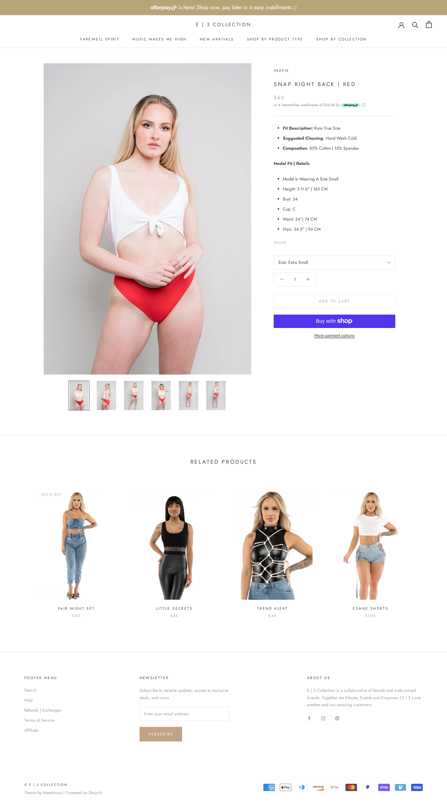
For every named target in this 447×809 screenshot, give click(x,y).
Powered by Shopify (84, 793)
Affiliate (31, 730)
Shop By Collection (341, 39)
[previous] (19, 546)
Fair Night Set (76, 608)
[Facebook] (293, 241)
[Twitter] (301, 241)
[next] (428, 546)
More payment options (334, 335)
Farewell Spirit (100, 39)
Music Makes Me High (159, 39)
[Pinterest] (308, 241)
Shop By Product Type (275, 39)
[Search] (415, 24)
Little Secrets (174, 608)
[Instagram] (323, 717)
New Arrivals (217, 39)
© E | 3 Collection (46, 784)
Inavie (281, 70)
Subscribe (161, 734)
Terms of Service (39, 720)
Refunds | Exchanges (42, 710)
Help (28, 700)
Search (30, 690)
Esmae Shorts (370, 608)
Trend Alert (272, 608)
